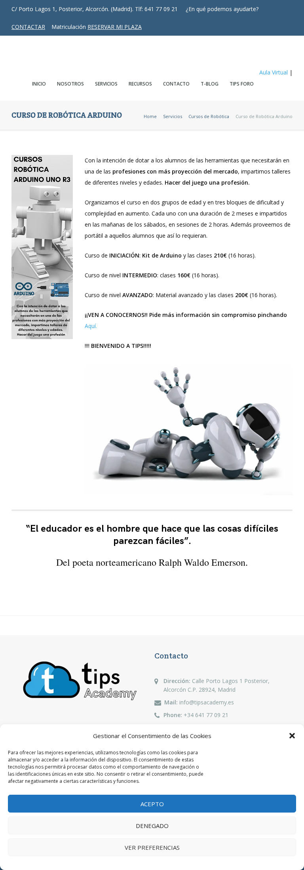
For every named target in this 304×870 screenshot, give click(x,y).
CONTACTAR (28, 27)
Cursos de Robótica (208, 116)
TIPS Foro (242, 83)
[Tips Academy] (35, 53)
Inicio (39, 83)
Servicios (106, 83)
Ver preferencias (152, 847)
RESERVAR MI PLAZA (114, 27)
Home (150, 116)
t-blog (209, 83)
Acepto (152, 804)
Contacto (176, 83)
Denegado (152, 826)
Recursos (140, 83)
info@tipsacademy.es (206, 702)
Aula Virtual (273, 72)
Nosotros (70, 83)
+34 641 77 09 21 (206, 715)
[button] (292, 736)
